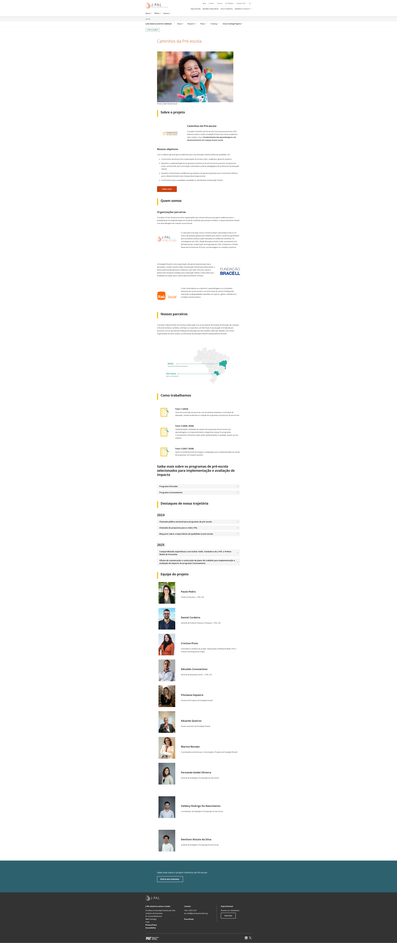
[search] (250, 3)
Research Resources (211, 9)
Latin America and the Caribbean (158, 24)
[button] (198, 486)
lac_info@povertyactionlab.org (196, 913)
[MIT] (152, 938)
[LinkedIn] (246, 937)
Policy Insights (227, 9)
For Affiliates (229, 3)
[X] (250, 937)
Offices (156, 13)
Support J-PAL (241, 3)
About (147, 13)
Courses (219, 3)
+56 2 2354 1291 (190, 910)
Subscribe (228, 915)
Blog (204, 3)
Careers (211, 3)
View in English (152, 30)
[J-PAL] (156, 5)
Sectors (166, 13)
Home (147, 19)
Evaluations (196, 9)
